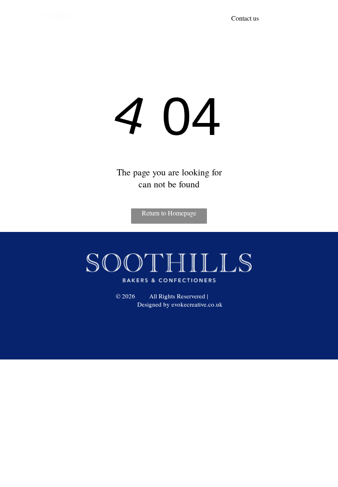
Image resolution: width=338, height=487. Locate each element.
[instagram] (169, 325)
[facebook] (154, 325)
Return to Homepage (169, 212)
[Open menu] (318, 18)
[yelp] (183, 325)
